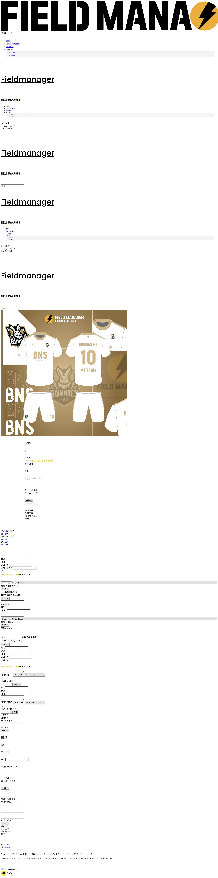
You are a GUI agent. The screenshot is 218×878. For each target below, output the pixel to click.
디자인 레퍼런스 (13, 43)
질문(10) (4, 541)
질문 (13, 55)
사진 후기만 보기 (11, 592)
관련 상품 (4, 544)
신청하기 (5, 823)
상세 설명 (4, 533)
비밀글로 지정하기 (9, 681)
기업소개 (9, 46)
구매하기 (5, 730)
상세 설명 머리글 (7, 531)
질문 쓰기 (5, 644)
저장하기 (5, 589)
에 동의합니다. (16, 574)
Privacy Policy (5, 847)
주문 (13, 52)
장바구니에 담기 (7, 791)
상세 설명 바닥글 (7, 536)
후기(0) (4, 539)
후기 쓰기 (5, 598)
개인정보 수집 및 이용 (10, 574)
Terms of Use (5, 844)
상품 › (8, 40)
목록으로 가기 (7, 684)
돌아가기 (5, 712)
